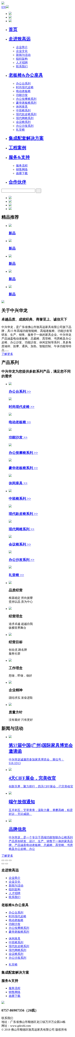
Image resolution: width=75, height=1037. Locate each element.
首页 (13, 29)
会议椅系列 (23, 122)
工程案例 (17, 147)
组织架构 (22, 58)
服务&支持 (19, 157)
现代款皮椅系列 (26, 114)
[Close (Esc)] (2, 860)
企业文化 (22, 51)
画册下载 (22, 173)
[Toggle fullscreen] (6, 860)
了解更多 (7, 354)
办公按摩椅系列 (26, 98)
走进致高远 (20, 38)
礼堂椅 (20, 129)
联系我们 (22, 66)
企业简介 (22, 47)
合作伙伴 (17, 182)
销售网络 (22, 169)
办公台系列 (23, 83)
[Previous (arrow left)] (2, 863)
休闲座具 (22, 106)
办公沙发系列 (24, 125)
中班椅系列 (23, 110)
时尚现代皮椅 (24, 87)
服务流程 (22, 165)
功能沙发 (22, 95)
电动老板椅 (23, 91)
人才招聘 (22, 62)
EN (3, 7)
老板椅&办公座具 (26, 75)
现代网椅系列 (24, 118)
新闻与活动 (23, 54)
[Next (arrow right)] (6, 863)
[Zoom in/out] (10, 860)
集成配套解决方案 (26, 138)
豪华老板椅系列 (26, 102)
